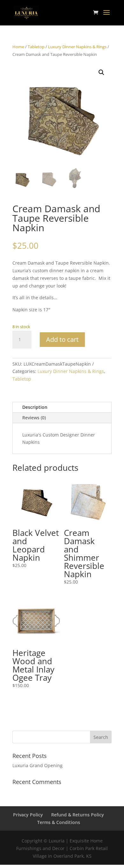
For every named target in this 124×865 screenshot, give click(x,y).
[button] (101, 72)
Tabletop (36, 47)
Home (18, 47)
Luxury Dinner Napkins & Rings (77, 47)
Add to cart (62, 339)
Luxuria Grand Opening (37, 765)
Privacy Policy (28, 815)
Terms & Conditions (58, 822)
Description (34, 407)
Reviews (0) (34, 418)
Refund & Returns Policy (77, 815)
